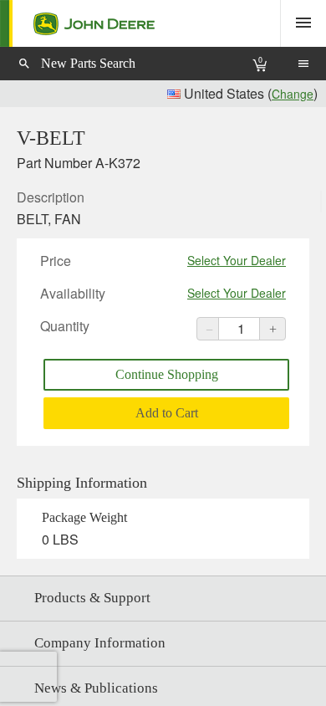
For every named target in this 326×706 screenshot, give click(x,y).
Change (292, 93)
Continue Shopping (166, 374)
